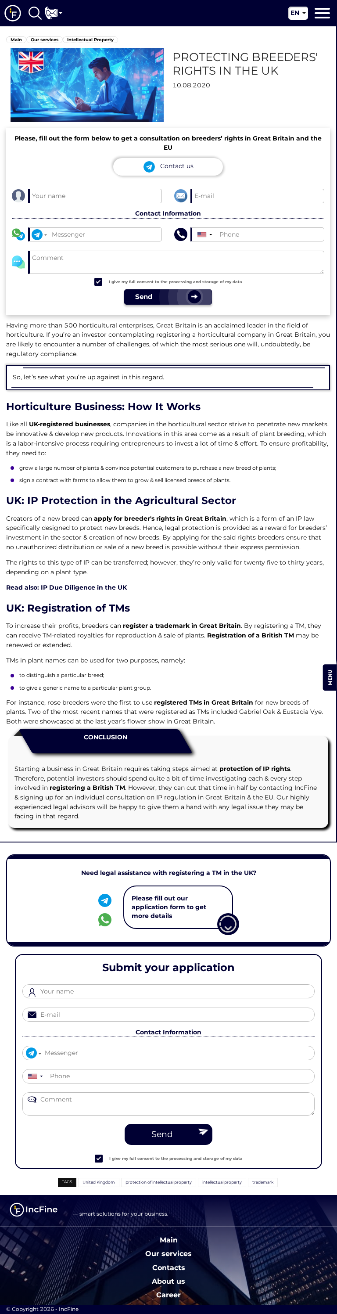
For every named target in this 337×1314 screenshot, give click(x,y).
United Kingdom (98, 1182)
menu (330, 677)
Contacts (168, 1267)
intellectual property (222, 1182)
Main (169, 1239)
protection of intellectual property (158, 1182)
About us (168, 1281)
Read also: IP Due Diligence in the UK (66, 587)
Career (168, 1294)
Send (162, 1134)
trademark (262, 1182)
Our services (168, 1253)
